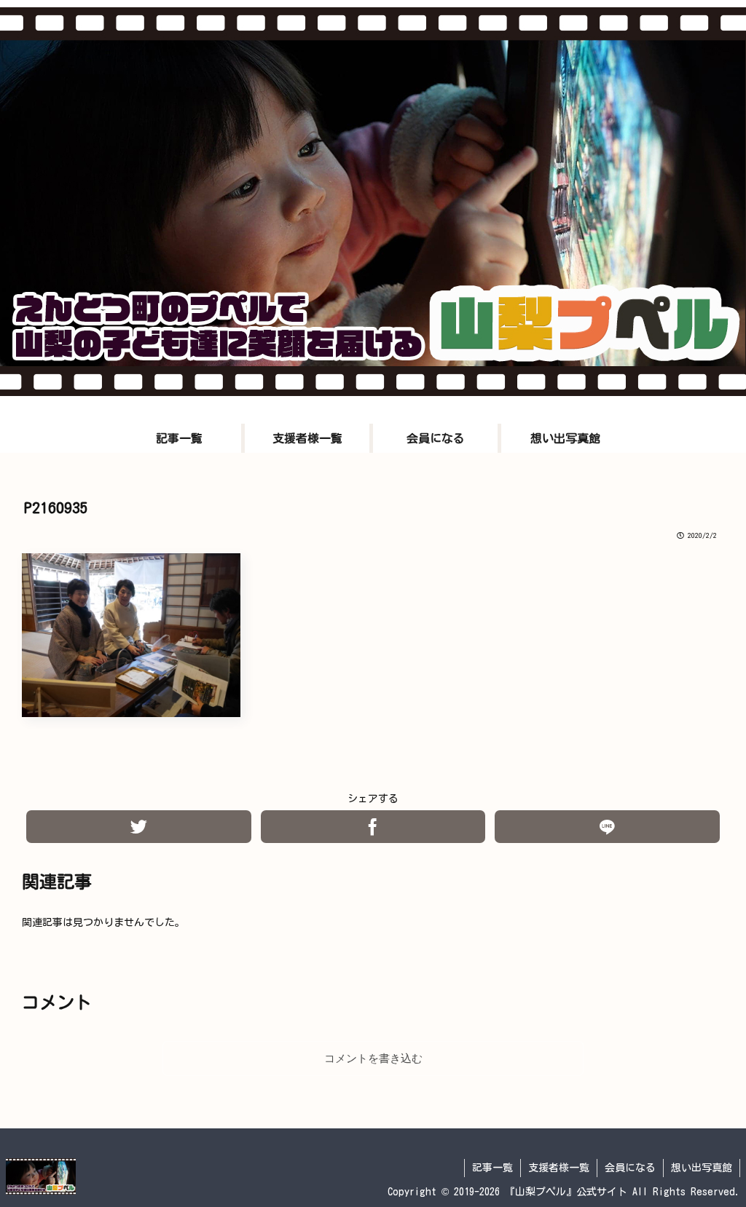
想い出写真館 (701, 1168)
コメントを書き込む (373, 1058)
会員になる (630, 1168)
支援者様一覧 (558, 1168)
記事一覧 (492, 1168)
